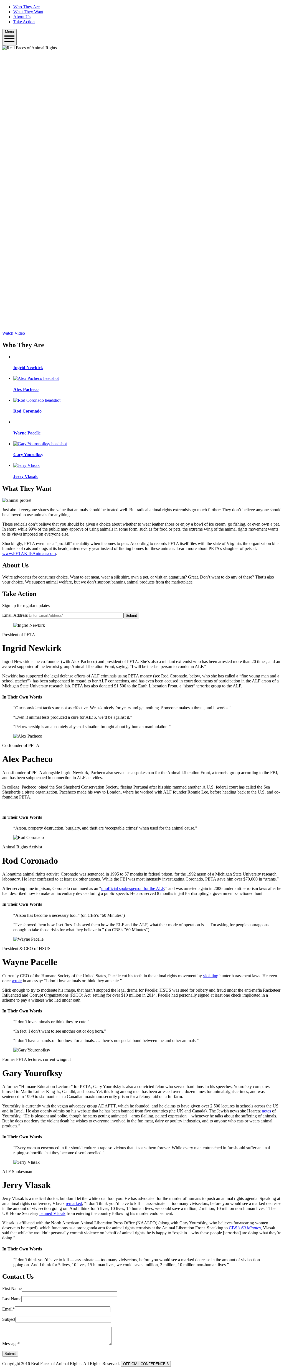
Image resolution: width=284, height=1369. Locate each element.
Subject (8, 1319)
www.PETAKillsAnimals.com (29, 553)
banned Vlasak (52, 1213)
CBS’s (245, 1227)
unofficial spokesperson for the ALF (132, 888)
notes (266, 1111)
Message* (11, 1343)
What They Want (28, 11)
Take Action (24, 21)
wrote (17, 980)
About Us (22, 16)
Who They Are (26, 6)
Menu (9, 32)
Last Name (11, 1298)
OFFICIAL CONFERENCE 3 (146, 1364)
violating (210, 975)
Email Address (15, 615)
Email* (8, 1309)
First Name (12, 1288)
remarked (74, 1203)
